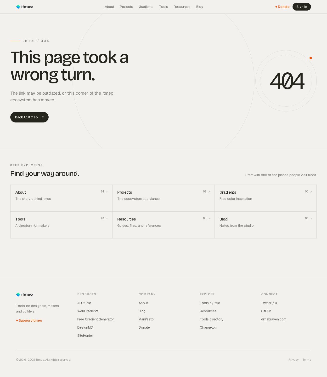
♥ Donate (282, 7)
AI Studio (84, 303)
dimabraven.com (273, 319)
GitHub (266, 311)
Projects (126, 7)
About (109, 7)
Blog (199, 7)
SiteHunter (85, 335)
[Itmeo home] (24, 7)
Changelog (208, 327)
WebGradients (88, 311)
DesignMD (85, 327)
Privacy (293, 360)
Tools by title (210, 303)
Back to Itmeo (29, 117)
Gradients (146, 7)
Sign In (301, 7)
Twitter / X (269, 303)
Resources (182, 7)
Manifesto (146, 319)
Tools (163, 7)
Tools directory (212, 319)
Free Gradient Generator (95, 319)
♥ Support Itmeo (29, 320)
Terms (306, 360)
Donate (144, 327)
